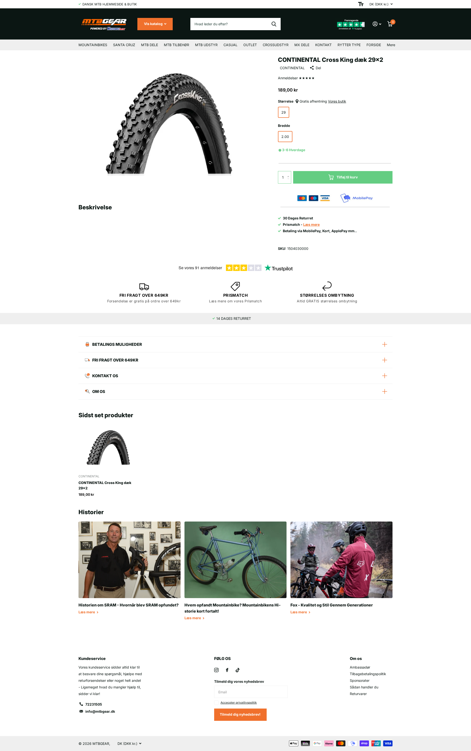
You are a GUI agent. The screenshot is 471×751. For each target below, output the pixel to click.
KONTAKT (323, 45)
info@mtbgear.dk (100, 711)
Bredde (284, 125)
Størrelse (312, 101)
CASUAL (230, 45)
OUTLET (250, 45)
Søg (274, 24)
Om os (356, 658)
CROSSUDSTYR (275, 45)
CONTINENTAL (292, 68)
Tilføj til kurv (347, 177)
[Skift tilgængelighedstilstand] (361, 4)
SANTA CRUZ (124, 45)
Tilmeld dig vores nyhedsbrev (239, 681)
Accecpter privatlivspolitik (239, 702)
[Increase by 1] (289, 173)
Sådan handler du (364, 687)
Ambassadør (360, 667)
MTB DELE (149, 45)
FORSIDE (373, 45)
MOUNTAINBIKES (92, 45)
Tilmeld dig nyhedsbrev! (240, 714)
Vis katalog (153, 24)
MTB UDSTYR (206, 45)
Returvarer (358, 694)
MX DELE (301, 45)
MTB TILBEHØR (176, 45)
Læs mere (87, 612)
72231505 (93, 704)
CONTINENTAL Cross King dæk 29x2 (104, 485)
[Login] (377, 23)
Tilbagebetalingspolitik (368, 674)
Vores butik (337, 101)
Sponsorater (359, 680)
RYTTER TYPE (349, 45)
